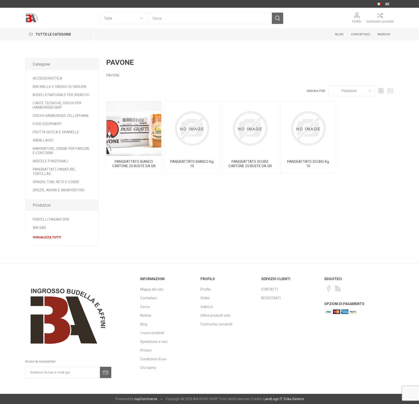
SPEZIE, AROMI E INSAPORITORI (58, 190)
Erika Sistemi (294, 399)
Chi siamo (148, 368)
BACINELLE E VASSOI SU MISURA (59, 86)
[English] (387, 4)
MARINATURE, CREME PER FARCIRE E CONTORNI (61, 150)
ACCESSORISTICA (47, 78)
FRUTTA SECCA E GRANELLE (56, 132)
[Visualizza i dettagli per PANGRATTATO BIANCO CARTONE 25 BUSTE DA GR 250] (133, 128)
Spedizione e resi (153, 341)
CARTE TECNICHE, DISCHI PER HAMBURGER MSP (57, 105)
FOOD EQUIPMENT (47, 124)
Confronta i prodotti (380, 21)
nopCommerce (145, 399)
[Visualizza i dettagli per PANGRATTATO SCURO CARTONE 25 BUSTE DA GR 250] (250, 128)
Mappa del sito (151, 289)
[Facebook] (329, 288)
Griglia (381, 90)
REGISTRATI (271, 298)
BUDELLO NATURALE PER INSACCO (61, 95)
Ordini (205, 298)
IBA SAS (39, 227)
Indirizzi (207, 307)
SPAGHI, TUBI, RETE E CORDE (56, 182)
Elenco (390, 90)
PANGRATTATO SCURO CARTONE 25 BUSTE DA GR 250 (250, 165)
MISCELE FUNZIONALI (50, 161)
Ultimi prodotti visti (215, 315)
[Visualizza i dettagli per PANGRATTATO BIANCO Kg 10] (192, 128)
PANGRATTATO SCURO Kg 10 (308, 163)
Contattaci (148, 298)
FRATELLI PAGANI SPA (51, 219)
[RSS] (338, 288)
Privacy (146, 350)
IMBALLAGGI (43, 140)
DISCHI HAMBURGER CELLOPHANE (61, 115)
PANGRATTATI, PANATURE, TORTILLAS (54, 171)
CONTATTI (269, 289)
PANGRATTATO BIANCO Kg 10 (192, 163)
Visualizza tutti (47, 237)
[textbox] (209, 18)
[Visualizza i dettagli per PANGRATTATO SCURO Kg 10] (308, 128)
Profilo (356, 21)
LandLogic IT (273, 399)
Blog (143, 324)
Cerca (145, 307)
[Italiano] (379, 4)
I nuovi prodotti (152, 333)
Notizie (145, 315)
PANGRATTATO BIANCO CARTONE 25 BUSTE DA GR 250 (134, 165)
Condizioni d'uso (153, 359)
